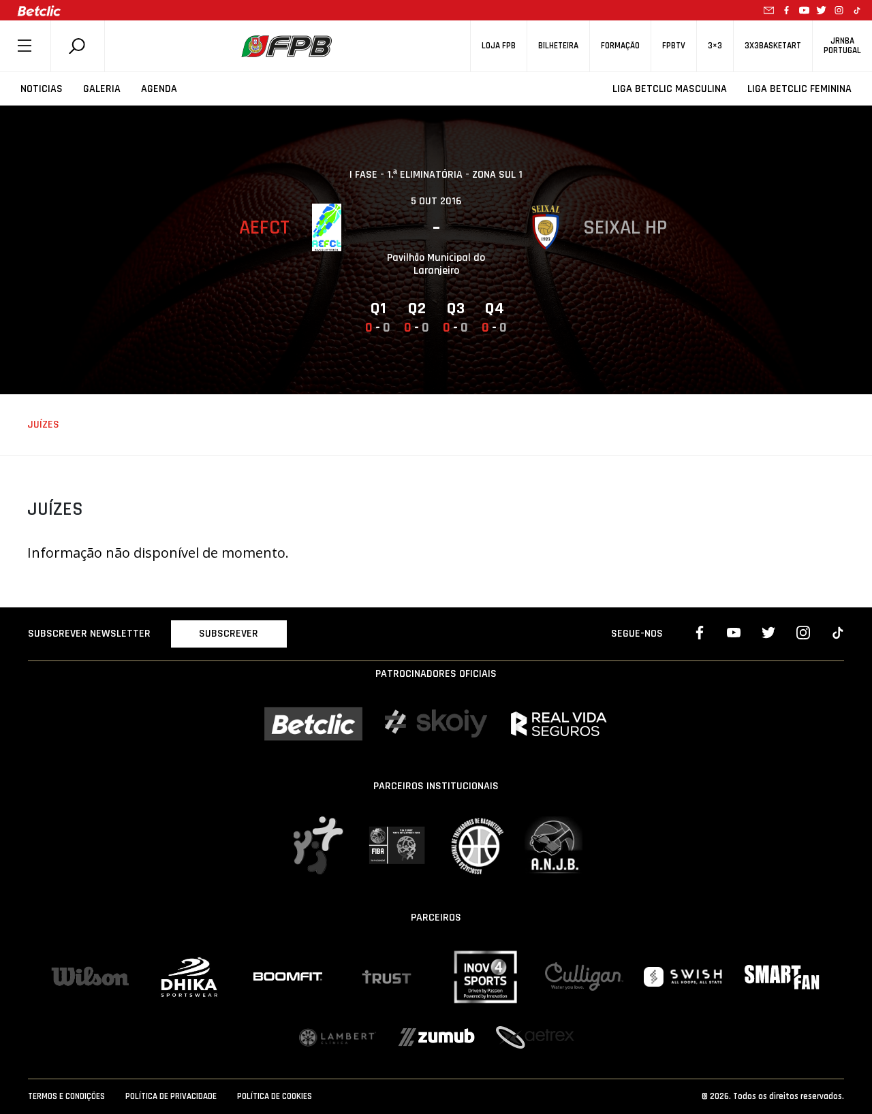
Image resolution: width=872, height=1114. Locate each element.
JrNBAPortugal (842, 45)
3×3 (715, 46)
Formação (620, 46)
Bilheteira (558, 46)
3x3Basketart (773, 46)
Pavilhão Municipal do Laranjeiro (436, 264)
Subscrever (228, 633)
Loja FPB (499, 46)
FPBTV (673, 46)
